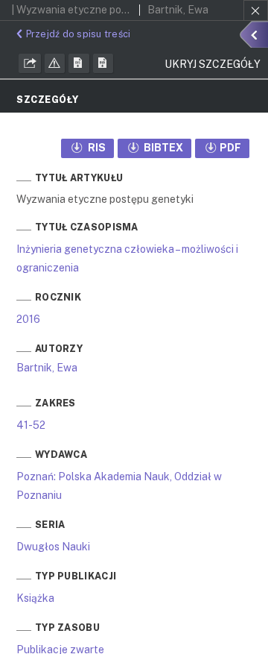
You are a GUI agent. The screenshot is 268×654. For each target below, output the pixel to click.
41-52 (30, 425)
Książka (35, 598)
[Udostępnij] (29, 63)
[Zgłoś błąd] (55, 63)
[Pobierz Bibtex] (103, 63)
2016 (28, 319)
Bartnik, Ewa (46, 368)
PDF (230, 148)
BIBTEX (162, 148)
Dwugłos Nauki (53, 547)
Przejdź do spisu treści (78, 34)
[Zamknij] (255, 10)
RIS (96, 148)
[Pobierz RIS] (78, 63)
